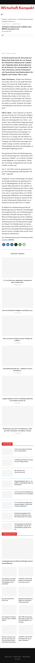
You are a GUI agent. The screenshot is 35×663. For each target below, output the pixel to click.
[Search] (33, 14)
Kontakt (17, 659)
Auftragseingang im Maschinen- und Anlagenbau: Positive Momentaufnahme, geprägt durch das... (23, 526)
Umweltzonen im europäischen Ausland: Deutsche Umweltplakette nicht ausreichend (9, 581)
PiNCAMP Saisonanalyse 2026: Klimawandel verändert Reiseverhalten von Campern (25, 619)
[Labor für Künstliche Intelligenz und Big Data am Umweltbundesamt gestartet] (17, 297)
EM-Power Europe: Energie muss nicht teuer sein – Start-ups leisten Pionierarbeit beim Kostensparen (9, 639)
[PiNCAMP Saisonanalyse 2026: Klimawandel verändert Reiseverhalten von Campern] (25, 610)
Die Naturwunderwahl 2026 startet (8, 599)
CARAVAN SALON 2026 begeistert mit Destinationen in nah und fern (25, 580)
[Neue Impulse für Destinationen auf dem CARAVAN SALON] (9, 610)
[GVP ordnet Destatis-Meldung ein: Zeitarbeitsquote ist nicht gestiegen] (7, 494)
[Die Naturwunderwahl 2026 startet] (9, 591)
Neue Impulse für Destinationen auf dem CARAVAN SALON (9, 618)
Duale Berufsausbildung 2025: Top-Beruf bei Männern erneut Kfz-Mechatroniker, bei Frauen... (23, 515)
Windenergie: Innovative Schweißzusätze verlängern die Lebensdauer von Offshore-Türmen (17, 429)
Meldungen (4, 19)
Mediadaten (26, 657)
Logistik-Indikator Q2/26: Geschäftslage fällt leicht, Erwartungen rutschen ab (17, 399)
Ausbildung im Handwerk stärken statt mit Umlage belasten (23, 460)
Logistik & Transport (12, 19)
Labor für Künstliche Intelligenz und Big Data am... (17, 310)
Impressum (8, 657)
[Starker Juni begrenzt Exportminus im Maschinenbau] (7, 451)
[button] (3, 244)
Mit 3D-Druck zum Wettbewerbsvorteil (19, 471)
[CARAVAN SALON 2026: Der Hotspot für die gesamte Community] (25, 630)
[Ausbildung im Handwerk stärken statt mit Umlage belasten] (7, 462)
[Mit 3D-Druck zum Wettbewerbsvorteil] (7, 473)
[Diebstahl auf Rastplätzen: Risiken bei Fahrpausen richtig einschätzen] (25, 591)
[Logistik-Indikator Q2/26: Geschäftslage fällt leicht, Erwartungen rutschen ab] (17, 386)
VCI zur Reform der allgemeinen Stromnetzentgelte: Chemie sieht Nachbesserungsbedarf (23, 504)
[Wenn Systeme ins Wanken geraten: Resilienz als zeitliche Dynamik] (17, 325)
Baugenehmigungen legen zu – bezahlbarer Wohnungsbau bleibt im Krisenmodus (23, 483)
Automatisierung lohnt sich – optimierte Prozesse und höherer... (17, 369)
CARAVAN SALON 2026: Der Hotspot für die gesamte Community (25, 638)
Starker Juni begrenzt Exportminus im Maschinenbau (23, 450)
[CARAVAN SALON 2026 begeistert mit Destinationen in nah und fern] (25, 571)
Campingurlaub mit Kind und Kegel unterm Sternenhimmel (17, 562)
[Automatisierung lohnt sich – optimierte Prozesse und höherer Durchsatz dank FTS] (17, 356)
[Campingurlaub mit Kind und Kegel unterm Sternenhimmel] (17, 548)
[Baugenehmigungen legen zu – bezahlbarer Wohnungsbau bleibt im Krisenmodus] (7, 483)
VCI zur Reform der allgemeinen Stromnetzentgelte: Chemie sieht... (17, 281)
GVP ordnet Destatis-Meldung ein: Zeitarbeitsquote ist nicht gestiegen (23, 492)
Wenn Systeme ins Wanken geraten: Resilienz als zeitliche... (17, 339)
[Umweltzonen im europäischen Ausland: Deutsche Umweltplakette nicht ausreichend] (9, 571)
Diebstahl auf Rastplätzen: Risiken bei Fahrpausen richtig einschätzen (25, 600)
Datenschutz (17, 657)
